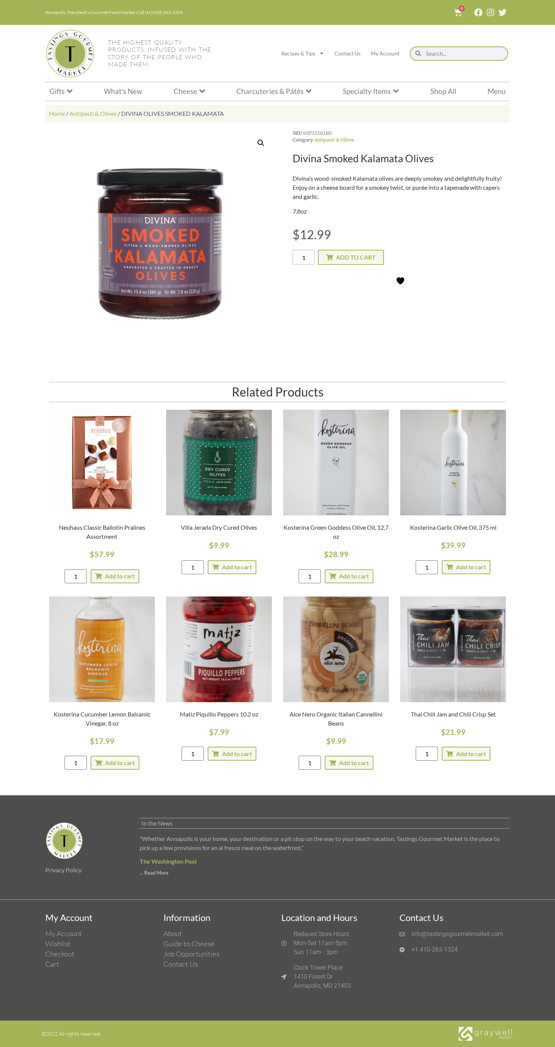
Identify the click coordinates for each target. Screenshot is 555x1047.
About (172, 933)
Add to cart (356, 257)
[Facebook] (478, 12)
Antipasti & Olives (93, 113)
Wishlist (58, 943)
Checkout (59, 954)
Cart (52, 964)
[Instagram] (490, 12)
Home (57, 113)
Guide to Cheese (188, 943)
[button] (261, 143)
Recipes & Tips (298, 53)
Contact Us (348, 53)
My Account (385, 53)
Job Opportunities (191, 954)
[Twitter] (502, 12)
